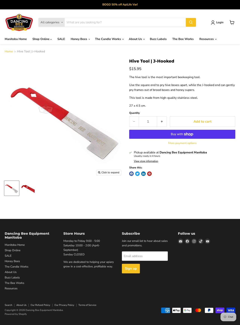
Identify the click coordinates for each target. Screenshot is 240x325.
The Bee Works (183, 39)
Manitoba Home (16, 39)
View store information (146, 161)
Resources (206, 39)
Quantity (134, 113)
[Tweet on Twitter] (137, 173)
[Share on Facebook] (131, 173)
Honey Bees (79, 39)
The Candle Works (108, 39)
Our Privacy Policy (64, 305)
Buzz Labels (158, 39)
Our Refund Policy (40, 305)
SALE (61, 39)
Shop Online (41, 39)
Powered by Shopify (16, 314)
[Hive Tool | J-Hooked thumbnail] (11, 188)
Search (8, 305)
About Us (136, 39)
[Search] (191, 22)
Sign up (131, 268)
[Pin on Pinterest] (149, 173)
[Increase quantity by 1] (162, 121)
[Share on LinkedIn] (143, 173)
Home (9, 51)
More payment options (182, 143)
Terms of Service (87, 305)
